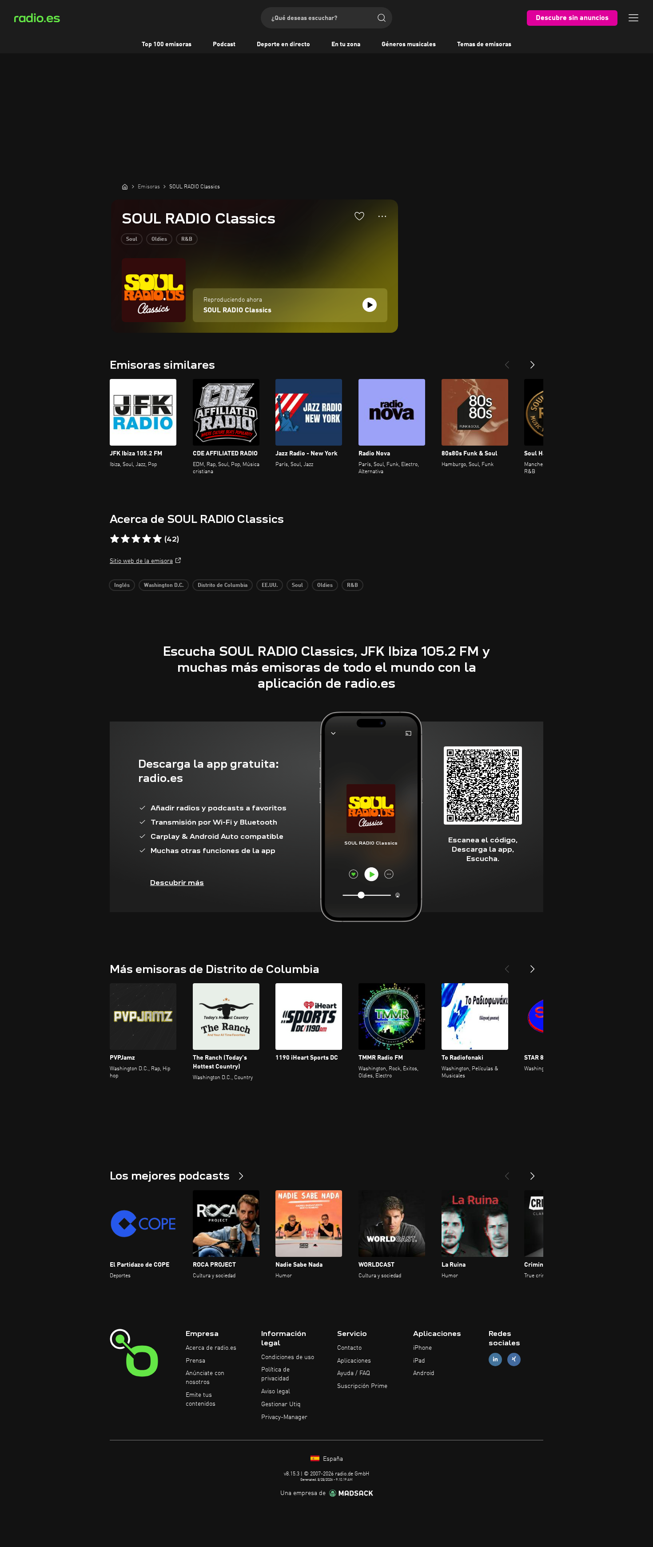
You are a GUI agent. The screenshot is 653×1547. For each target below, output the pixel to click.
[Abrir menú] (633, 17)
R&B (186, 239)
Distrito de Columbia (222, 585)
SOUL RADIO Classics (237, 310)
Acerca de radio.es (211, 1348)
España (332, 1459)
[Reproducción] (369, 305)
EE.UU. (270, 585)
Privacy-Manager (284, 1417)
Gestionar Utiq (281, 1404)
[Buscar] (381, 17)
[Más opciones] (382, 216)
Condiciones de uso (287, 1357)
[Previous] (507, 361)
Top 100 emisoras (166, 44)
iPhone (422, 1348)
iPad (419, 1361)
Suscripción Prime (362, 1386)
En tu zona (345, 44)
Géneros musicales (409, 44)
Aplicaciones (354, 1361)
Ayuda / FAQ (353, 1373)
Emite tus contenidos (200, 1399)
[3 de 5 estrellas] (136, 539)
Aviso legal (275, 1391)
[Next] (532, 361)
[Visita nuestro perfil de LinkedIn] (495, 1359)
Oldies (159, 239)
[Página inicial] (124, 186)
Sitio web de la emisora (141, 561)
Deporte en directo (283, 44)
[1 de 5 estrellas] (114, 539)
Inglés (122, 585)
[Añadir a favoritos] (359, 216)
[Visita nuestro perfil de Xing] (514, 1359)
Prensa (195, 1361)
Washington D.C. (163, 585)
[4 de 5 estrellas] (146, 539)
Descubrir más (177, 882)
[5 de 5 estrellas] (157, 539)
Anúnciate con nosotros (205, 1377)
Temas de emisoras (484, 44)
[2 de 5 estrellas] (125, 539)
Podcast (224, 44)
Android (423, 1373)
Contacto (349, 1348)
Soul (131, 239)
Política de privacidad (275, 1374)
